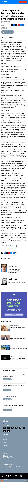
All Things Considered (11, 248)
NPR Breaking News (10, 245)
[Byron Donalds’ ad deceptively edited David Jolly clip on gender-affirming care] (5, 337)
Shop (4, 448)
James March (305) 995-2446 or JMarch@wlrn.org (13, 466)
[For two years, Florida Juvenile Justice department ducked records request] (5, 347)
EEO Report (5, 461)
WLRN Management (7, 468)
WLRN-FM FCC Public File (8, 456)
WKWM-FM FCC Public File (8, 457)
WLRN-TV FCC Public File (8, 455)
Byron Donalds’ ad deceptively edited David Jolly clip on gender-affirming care (18, 338)
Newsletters (5, 450)
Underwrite (5, 445)
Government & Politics (15, 325)
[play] (2, 480)
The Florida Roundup (14, 355)
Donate (4, 442)
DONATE (23, 2)
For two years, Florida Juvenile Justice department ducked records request (18, 348)
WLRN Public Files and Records (9, 459)
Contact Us (5, 439)
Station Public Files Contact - (8, 464)
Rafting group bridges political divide (11, 396)
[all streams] (26, 480)
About (4, 436)
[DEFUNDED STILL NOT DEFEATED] (14, 305)
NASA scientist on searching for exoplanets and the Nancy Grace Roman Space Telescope (17, 358)
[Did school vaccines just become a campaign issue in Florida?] (5, 328)
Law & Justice (13, 345)
